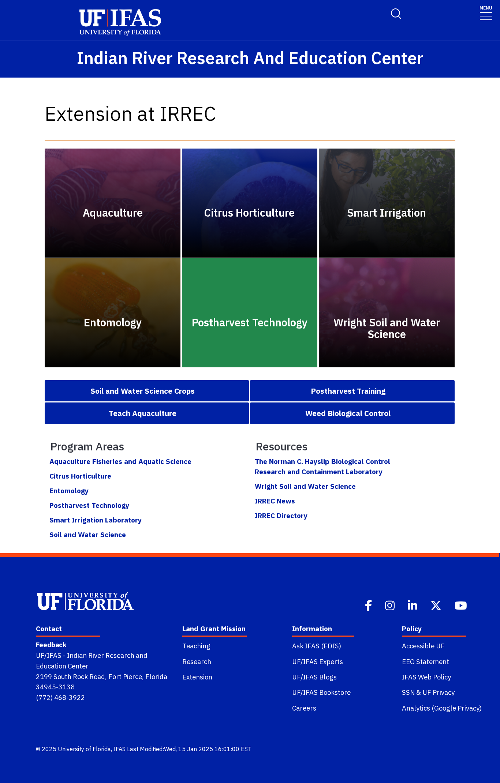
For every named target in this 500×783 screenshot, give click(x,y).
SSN (408, 692)
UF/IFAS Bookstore (321, 692)
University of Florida (84, 749)
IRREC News (275, 500)
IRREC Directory (281, 515)
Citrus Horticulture (80, 475)
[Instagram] (390, 604)
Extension (197, 677)
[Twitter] (436, 604)
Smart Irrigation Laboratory (95, 519)
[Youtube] (462, 604)
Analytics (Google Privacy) (442, 708)
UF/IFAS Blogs (314, 677)
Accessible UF (423, 645)
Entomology (69, 490)
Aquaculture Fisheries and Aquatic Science (120, 461)
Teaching (196, 645)
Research (196, 661)
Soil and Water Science (87, 534)
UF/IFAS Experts (317, 661)
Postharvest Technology (89, 505)
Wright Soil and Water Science (305, 486)
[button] (147, 390)
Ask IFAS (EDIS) (316, 645)
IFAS (119, 749)
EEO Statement (425, 661)
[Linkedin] (413, 604)
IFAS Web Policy (426, 677)
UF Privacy (438, 692)
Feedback (51, 644)
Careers (304, 708)
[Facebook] (369, 604)
